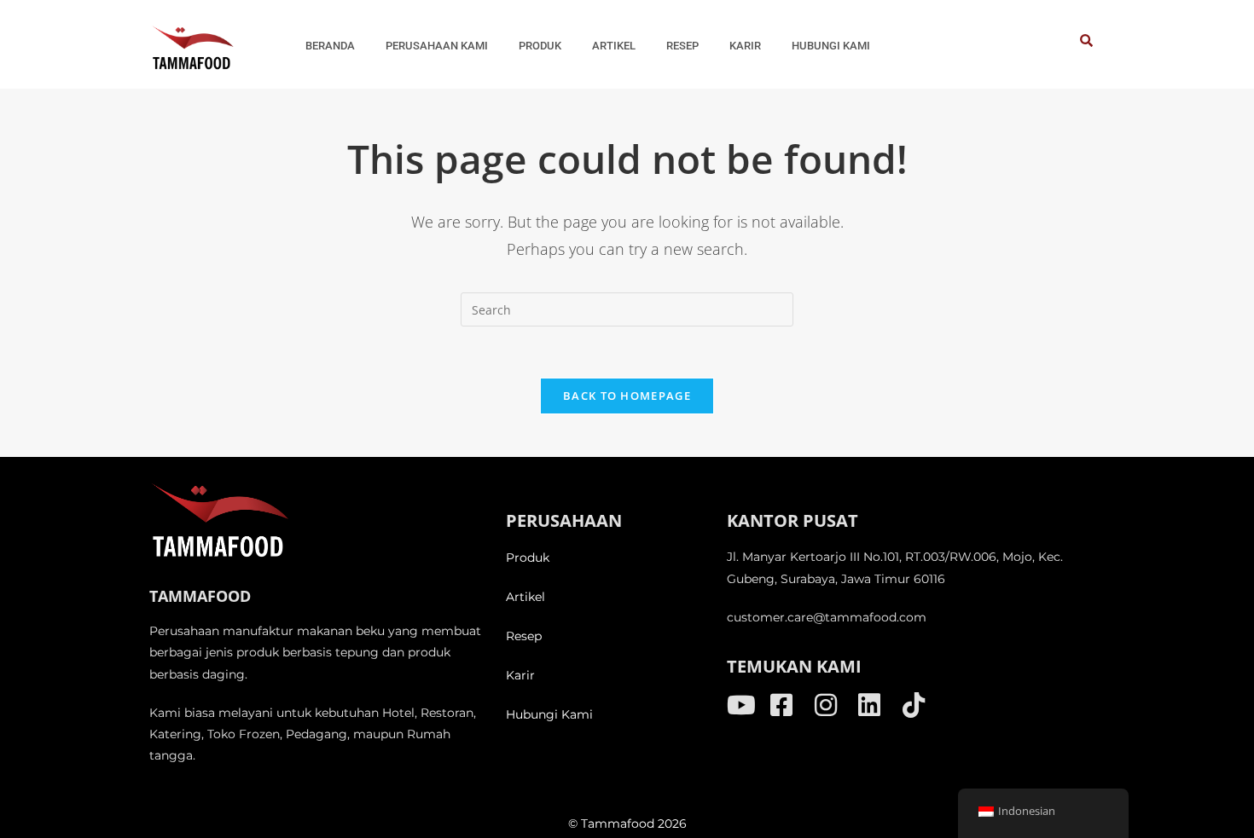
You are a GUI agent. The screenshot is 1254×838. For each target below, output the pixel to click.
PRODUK (540, 45)
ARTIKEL (614, 45)
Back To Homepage (627, 395)
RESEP (682, 45)
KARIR (745, 45)
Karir (520, 675)
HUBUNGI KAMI (831, 45)
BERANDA (330, 45)
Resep (524, 636)
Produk (527, 557)
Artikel (525, 596)
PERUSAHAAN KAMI (437, 45)
